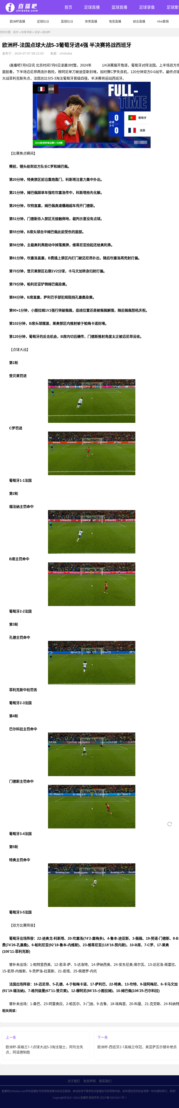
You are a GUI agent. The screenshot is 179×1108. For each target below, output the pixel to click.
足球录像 (147, 7)
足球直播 (92, 7)
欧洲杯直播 (17, 21)
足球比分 (43, 21)
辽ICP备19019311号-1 (113, 1097)
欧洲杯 (46, 32)
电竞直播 (115, 21)
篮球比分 (67, 21)
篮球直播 (119, 7)
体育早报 (26, 32)
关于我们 (74, 1081)
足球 (37, 32)
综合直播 (139, 21)
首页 (68, 7)
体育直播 (91, 21)
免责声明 (89, 1081)
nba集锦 (163, 21)
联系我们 (105, 1081)
